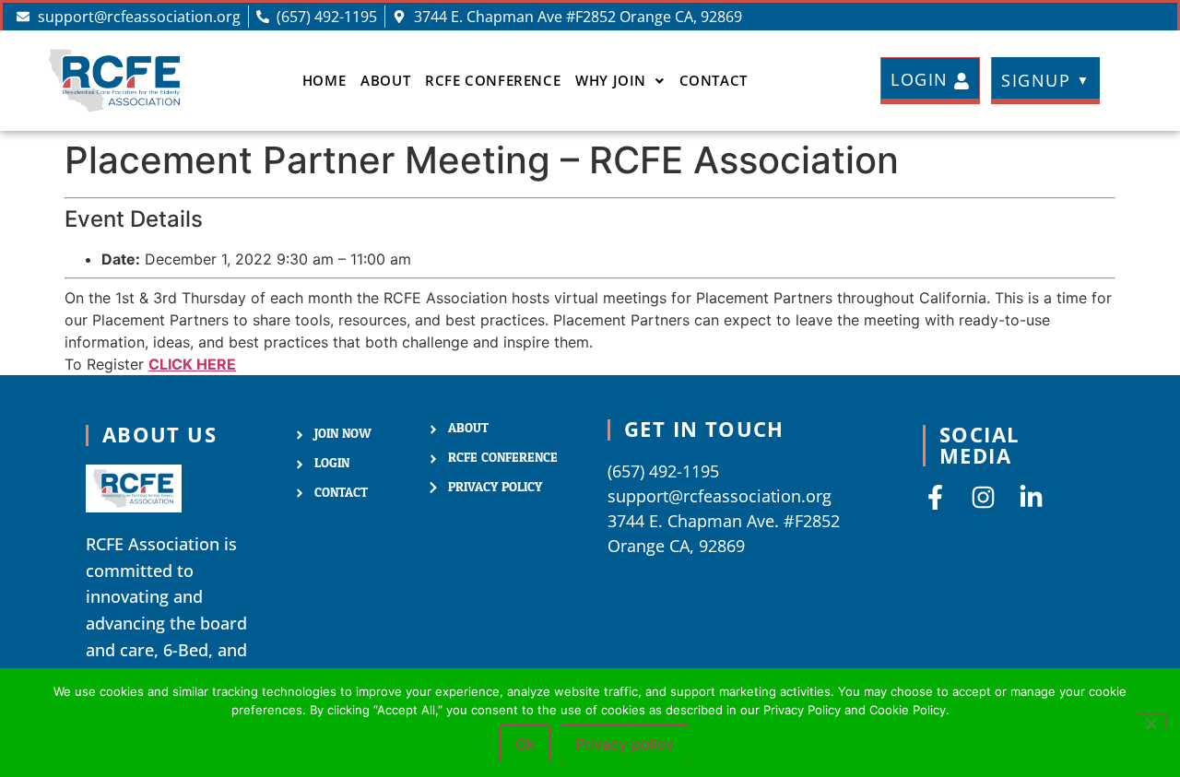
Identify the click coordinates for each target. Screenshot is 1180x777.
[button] (619, 81)
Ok (525, 744)
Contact (713, 80)
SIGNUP (1046, 80)
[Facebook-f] (935, 497)
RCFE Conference (492, 80)
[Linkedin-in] (1031, 497)
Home (324, 80)
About (385, 80)
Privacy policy (624, 744)
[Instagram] (983, 497)
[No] (1150, 721)
